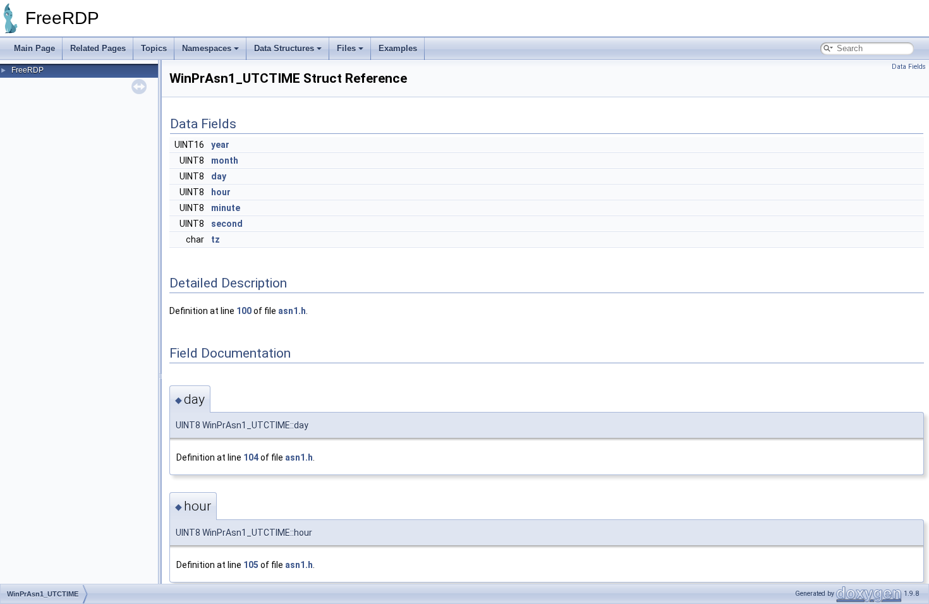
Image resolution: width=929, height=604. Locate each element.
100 (244, 311)
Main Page (34, 48)
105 (250, 565)
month (224, 160)
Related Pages (98, 48)
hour (221, 192)
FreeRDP (27, 70)
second (227, 224)
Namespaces (206, 48)
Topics (154, 48)
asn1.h (292, 311)
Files (346, 48)
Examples (398, 48)
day (218, 176)
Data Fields (909, 67)
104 (250, 457)
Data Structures (284, 48)
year (220, 145)
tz (215, 239)
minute (225, 208)
